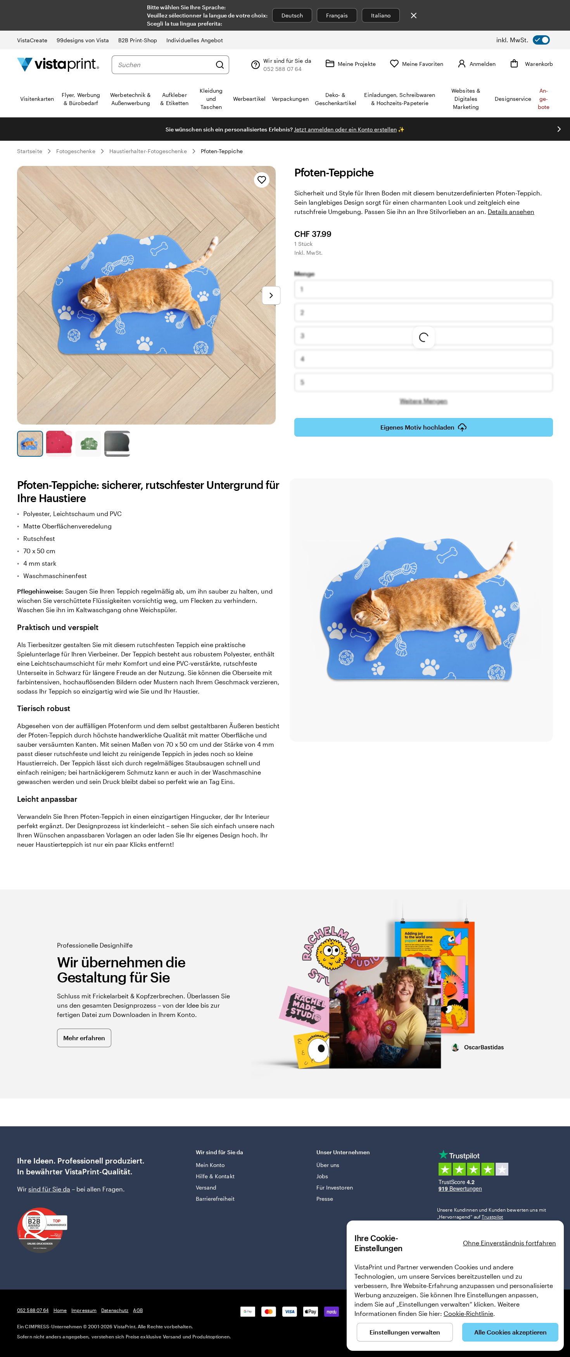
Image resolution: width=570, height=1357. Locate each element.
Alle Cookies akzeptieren (510, 1332)
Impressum (84, 1310)
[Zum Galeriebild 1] (30, 444)
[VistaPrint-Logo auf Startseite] (58, 64)
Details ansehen (511, 211)
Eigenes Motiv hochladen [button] (417, 427)
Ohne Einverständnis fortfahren (509, 1243)
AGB (137, 1310)
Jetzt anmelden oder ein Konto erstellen (345, 129)
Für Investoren (334, 1187)
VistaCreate (32, 40)
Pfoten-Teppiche (222, 151)
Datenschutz (114, 1310)
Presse (324, 1198)
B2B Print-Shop (137, 40)
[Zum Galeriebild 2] (59, 444)
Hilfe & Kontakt (215, 1176)
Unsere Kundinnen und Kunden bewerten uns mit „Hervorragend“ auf (491, 1213)
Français (337, 15)
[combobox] (164, 64)
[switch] (523, 40)
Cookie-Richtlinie (468, 1313)
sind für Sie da (49, 1189)
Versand (206, 1187)
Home (60, 1310)
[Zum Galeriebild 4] (117, 444)
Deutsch (292, 15)
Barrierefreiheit (215, 1198)
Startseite (29, 151)
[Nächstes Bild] (559, 129)
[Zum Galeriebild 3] (88, 444)
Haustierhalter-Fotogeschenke (148, 151)
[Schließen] (413, 15)
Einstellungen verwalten (405, 1332)
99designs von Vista (83, 40)
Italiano (380, 15)
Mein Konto (210, 1165)
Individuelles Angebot (194, 40)
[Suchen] (220, 65)
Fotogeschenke (75, 151)
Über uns (328, 1165)
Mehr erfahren (84, 1037)
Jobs (322, 1176)
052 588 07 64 (33, 1310)
